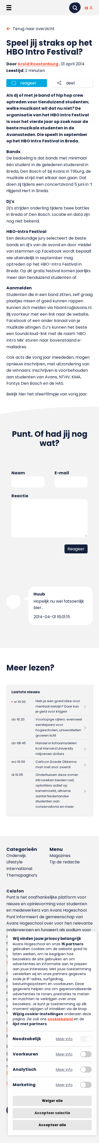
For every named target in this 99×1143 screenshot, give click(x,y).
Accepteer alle (52, 1125)
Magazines (60, 856)
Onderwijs (16, 856)
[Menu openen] (8, 7)
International (19, 869)
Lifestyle (14, 862)
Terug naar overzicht (34, 29)
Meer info (64, 1038)
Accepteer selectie (52, 1113)
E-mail (62, 473)
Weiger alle (52, 1100)
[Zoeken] (75, 8)
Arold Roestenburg (38, 64)
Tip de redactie (65, 862)
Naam (18, 473)
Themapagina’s (21, 875)
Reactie (19, 496)
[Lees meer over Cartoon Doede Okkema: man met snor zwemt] (49, 764)
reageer (28, 83)
